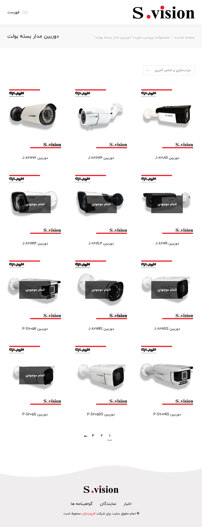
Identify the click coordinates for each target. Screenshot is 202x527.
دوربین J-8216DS (167, 329)
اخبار (128, 504)
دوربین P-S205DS (101, 414)
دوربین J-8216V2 (35, 158)
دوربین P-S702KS (167, 414)
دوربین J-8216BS (101, 329)
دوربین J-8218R (167, 158)
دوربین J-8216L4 (101, 243)
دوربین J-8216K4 (35, 243)
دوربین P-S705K (35, 329)
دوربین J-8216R (167, 243)
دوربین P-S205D (35, 414)
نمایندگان (108, 504)
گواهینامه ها (82, 504)
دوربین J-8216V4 (101, 158)
